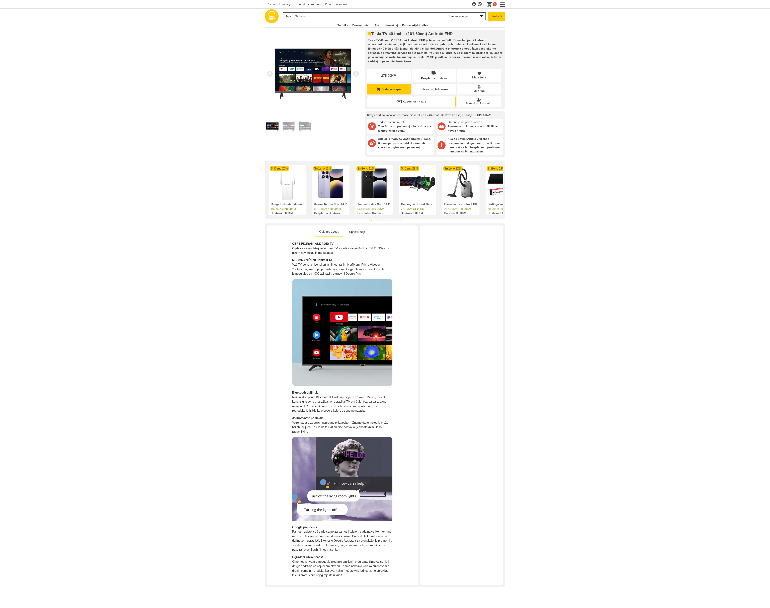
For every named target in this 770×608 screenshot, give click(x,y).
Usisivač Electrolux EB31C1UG (465, 204)
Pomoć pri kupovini (479, 103)
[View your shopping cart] (490, 4)
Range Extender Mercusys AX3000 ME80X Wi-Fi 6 (304, 204)
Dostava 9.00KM (282, 213)
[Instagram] (480, 4)
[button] (270, 74)
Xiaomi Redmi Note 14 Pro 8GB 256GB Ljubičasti (347, 204)
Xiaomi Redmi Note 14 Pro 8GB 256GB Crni (387, 204)
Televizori (426, 89)
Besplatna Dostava (327, 213)
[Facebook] (474, 4)
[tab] (329, 232)
